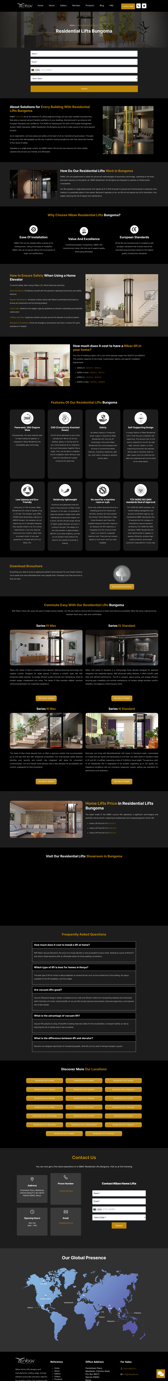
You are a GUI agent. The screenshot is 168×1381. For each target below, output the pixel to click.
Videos (57, 1376)
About (51, 5)
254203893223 (129, 1369)
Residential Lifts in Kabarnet (123, 1125)
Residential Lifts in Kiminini (84, 1116)
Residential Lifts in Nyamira (84, 1089)
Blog (102, 5)
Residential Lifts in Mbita (44, 1081)
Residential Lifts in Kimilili (123, 1098)
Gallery (63, 5)
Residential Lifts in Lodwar (45, 1107)
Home (40, 5)
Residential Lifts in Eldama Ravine (84, 1125)
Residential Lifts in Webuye (84, 1098)
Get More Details (46, 698)
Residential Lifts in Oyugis (123, 1081)
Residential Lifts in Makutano (123, 1089)
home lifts (19, 117)
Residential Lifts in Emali (123, 1116)
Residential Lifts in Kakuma (44, 1089)
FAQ (111, 5)
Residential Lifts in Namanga (123, 1107)
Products (90, 5)
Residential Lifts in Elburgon (103, 1133)
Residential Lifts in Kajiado (64, 1133)
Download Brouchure (122, 587)
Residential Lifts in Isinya (84, 1107)
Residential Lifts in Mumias (44, 1098)
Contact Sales (128, 6)
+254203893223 (66, 1191)
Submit (84, 89)
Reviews (76, 5)
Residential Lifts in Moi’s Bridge (45, 1116)
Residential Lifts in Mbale (84, 1081)
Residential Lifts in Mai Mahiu (44, 1125)
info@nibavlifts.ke (66, 1223)
